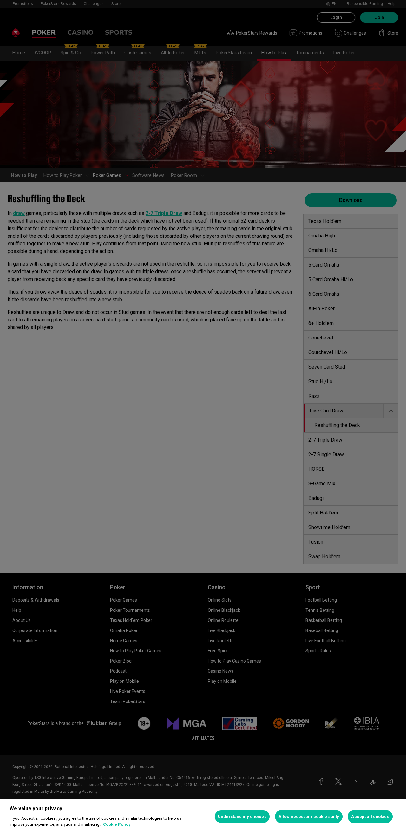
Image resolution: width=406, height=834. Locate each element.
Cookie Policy (117, 824)
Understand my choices (242, 816)
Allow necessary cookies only (308, 816)
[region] (203, 816)
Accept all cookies (370, 816)
